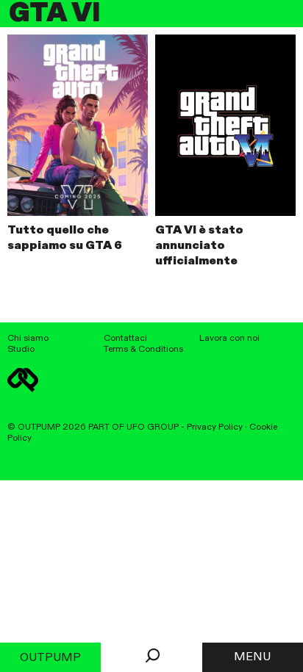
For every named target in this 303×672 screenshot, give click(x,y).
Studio (21, 349)
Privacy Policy (215, 427)
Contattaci (125, 338)
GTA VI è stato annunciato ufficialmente (199, 246)
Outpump (50, 658)
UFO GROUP (152, 427)
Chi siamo (28, 338)
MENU (252, 657)
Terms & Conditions (143, 349)
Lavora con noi (229, 338)
